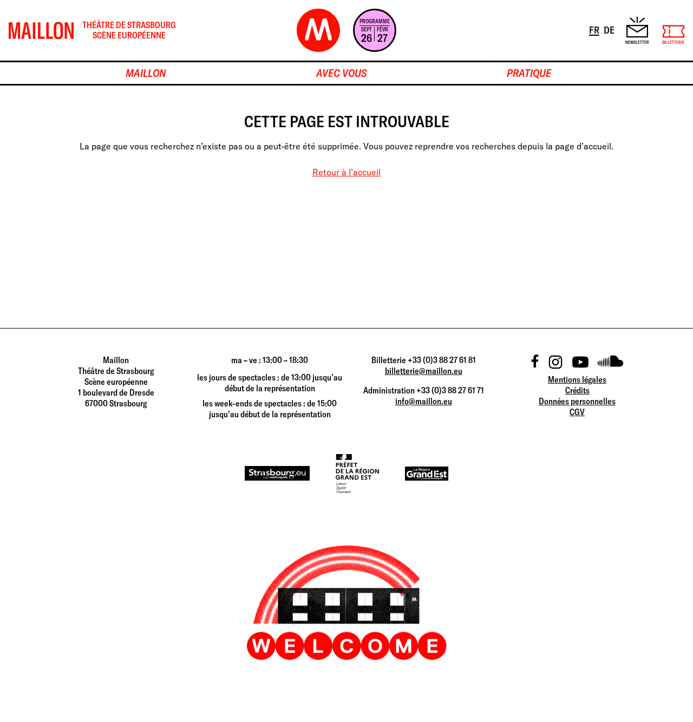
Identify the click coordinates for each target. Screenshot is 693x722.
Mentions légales (577, 379)
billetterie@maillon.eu (423, 370)
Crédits (577, 390)
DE (610, 29)
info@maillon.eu (423, 401)
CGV (577, 411)
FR (595, 29)
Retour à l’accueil (346, 172)
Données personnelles (577, 401)
